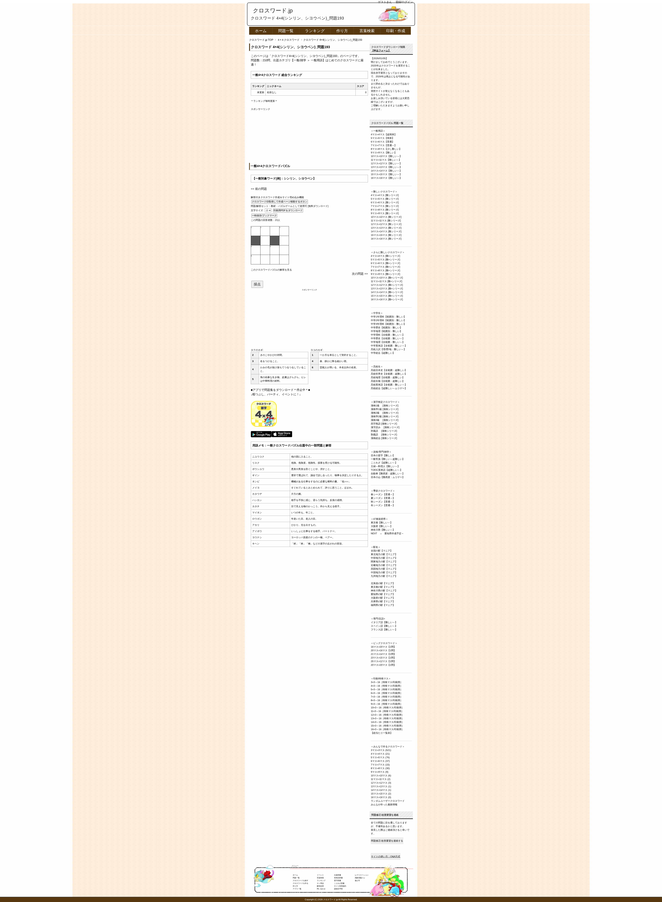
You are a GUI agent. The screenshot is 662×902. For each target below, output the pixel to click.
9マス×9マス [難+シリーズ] (385, 274)
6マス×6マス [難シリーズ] (385, 202)
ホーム (261, 31)
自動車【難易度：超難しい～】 (388, 473)
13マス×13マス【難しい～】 (386, 167)
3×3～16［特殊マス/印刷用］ (387, 682)
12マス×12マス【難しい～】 (386, 163)
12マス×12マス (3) (381, 782)
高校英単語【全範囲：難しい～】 (389, 384)
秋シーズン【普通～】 (383, 501)
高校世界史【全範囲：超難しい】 (389, 373)
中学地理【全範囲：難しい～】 (388, 342)
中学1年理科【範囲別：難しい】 (388, 316)
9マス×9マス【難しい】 (384, 152)
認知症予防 (338, 889)
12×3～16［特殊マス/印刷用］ (387, 714)
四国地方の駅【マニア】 (384, 568)
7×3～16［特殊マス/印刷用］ (387, 696)
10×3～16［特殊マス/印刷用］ (387, 707)
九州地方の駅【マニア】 (384, 576)
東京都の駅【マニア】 (383, 587)
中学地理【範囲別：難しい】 (386, 331)
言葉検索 (367, 31)
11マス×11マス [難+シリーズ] (386, 281)
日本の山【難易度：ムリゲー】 (388, 477)
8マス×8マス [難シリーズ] (385, 209)
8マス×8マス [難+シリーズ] (385, 270)
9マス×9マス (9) (379, 772)
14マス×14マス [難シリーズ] (386, 231)
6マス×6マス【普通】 (382, 141)
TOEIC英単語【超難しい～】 (386, 470)
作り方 (342, 31)
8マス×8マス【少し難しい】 (386, 149)
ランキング (315, 31)
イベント (320, 875)
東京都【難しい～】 (382, 522)
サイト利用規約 (340, 886)
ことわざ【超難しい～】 (384, 462)
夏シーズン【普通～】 (383, 498)
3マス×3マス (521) (381, 750)
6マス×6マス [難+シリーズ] (385, 263)
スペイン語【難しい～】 (384, 626)
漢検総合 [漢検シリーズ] (384, 438)
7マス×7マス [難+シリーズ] (385, 266)
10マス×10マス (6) (381, 775)
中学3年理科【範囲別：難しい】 (388, 324)
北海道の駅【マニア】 (383, 583)
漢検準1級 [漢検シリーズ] (384, 409)
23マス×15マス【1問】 (383, 657)
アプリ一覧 (297, 889)
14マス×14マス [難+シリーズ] (387, 292)
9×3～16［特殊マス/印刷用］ (387, 704)
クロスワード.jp (273, 10)
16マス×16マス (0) (381, 797)
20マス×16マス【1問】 (383, 650)
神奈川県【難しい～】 (383, 529)
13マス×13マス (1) (381, 786)
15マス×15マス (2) (381, 793)
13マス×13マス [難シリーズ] (386, 227)
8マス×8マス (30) (380, 768)
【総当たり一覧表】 (382, 733)
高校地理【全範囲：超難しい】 (388, 377)
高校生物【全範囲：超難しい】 (388, 381)
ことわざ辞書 (339, 883)
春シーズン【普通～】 (383, 494)
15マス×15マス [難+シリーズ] (387, 295)
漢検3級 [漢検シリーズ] (384, 420)
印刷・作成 (395, 31)
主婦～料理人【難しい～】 (385, 466)
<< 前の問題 (259, 189)
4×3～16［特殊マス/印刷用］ (387, 685)
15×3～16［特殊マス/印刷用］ (387, 725)
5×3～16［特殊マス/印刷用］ (387, 689)
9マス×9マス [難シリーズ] (385, 213)
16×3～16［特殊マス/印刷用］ (387, 729)
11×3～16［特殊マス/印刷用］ (387, 711)
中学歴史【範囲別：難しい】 (386, 327)
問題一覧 (285, 31)
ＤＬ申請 (320, 883)
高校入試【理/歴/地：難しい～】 (388, 349)
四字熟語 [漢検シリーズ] (384, 423)
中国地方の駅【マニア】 (384, 572)
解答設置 (320, 886)
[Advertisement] (309, 135)
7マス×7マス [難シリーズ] (385, 206)
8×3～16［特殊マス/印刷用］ (387, 700)
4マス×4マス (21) (380, 753)
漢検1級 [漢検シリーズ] (384, 405)
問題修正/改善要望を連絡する (387, 840)
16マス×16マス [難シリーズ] (386, 238)
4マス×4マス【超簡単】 (384, 134)
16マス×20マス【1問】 (383, 646)
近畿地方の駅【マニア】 (384, 565)
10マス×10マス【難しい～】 (386, 156)
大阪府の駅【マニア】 (383, 597)
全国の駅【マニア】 (382, 550)
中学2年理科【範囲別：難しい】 (388, 320)
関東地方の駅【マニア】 (384, 561)
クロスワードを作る (300, 883)
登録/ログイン (404, 2)
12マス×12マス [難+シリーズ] (387, 285)
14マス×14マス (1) (381, 790)
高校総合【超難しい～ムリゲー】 (389, 388)
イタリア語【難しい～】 (384, 622)
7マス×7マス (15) (380, 764)
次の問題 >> (360, 273)
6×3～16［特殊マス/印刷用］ (387, 693)
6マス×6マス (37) (380, 761)
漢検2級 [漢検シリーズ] (384, 412)
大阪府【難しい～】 (382, 526)
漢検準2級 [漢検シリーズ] (384, 416)
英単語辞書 (338, 878)
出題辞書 (337, 875)
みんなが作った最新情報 (384, 804)
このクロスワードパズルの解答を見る (271, 269)
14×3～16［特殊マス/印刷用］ (387, 722)
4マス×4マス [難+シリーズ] (385, 256)
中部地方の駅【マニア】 (384, 558)
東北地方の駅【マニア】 (384, 554)
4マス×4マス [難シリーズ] (385, 195)
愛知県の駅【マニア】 (383, 594)
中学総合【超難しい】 (383, 353)
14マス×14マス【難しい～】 (386, 170)
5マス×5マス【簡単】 (382, 138)
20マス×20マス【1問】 (383, 665)
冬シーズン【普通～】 (383, 505)
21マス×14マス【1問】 (383, 654)
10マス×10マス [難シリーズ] (386, 217)
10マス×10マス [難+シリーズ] (387, 277)
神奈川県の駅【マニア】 (384, 590)
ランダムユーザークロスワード (388, 800)
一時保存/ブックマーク (264, 215)
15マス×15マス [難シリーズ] (386, 235)
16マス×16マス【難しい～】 (386, 178)
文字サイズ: (257, 210)
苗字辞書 (337, 880)
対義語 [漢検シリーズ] (384, 431)
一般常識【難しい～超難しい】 (388, 459)
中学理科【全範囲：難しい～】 (388, 334)
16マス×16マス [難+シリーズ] (387, 299)
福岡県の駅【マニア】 (383, 605)
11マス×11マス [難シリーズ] (386, 220)
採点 (257, 284)
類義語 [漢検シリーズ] (384, 434)
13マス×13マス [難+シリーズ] (387, 288)
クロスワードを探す (300, 880)
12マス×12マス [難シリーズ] (386, 224)
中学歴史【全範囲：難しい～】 (388, 338)
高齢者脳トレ (360, 878)
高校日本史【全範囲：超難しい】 (389, 370)
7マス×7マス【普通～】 (384, 145)
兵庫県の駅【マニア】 (383, 601)
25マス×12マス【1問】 (383, 661)
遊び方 (357, 880)
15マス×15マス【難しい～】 (386, 174)
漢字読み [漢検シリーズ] (385, 427)
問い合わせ (321, 889)
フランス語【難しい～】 (384, 629)
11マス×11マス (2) (380, 779)
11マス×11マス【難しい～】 (386, 159)
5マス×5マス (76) (380, 757)
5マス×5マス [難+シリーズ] (385, 259)
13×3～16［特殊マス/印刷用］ (387, 718)
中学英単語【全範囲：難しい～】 (389, 345)
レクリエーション (362, 875)
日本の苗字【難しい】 (383, 455)
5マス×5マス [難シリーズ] (385, 198)
